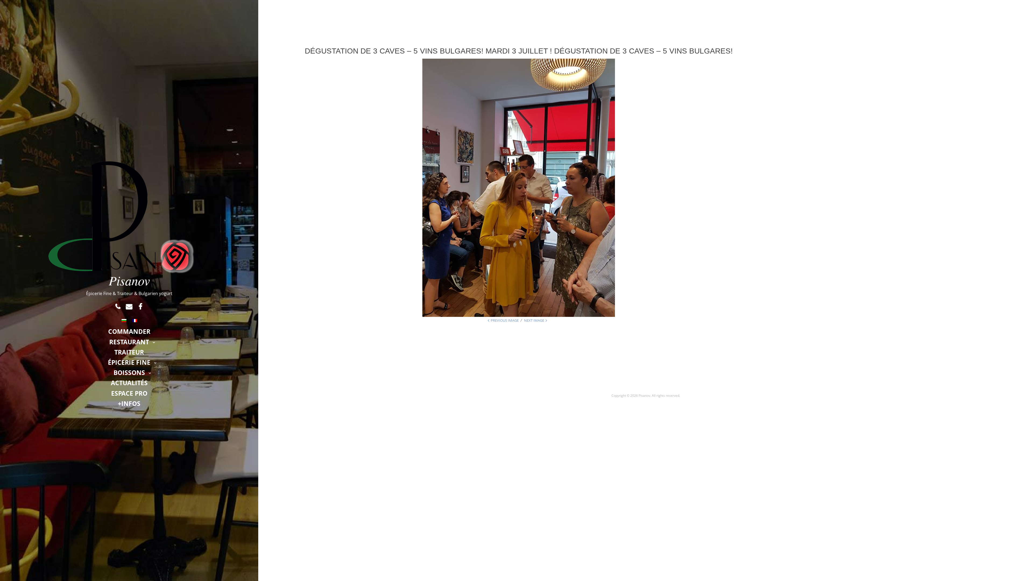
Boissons (129, 372)
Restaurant (129, 342)
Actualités (129, 382)
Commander (129, 331)
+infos (129, 403)
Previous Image (505, 320)
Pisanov (129, 280)
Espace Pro (129, 393)
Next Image (534, 320)
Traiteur (129, 352)
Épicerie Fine (129, 362)
